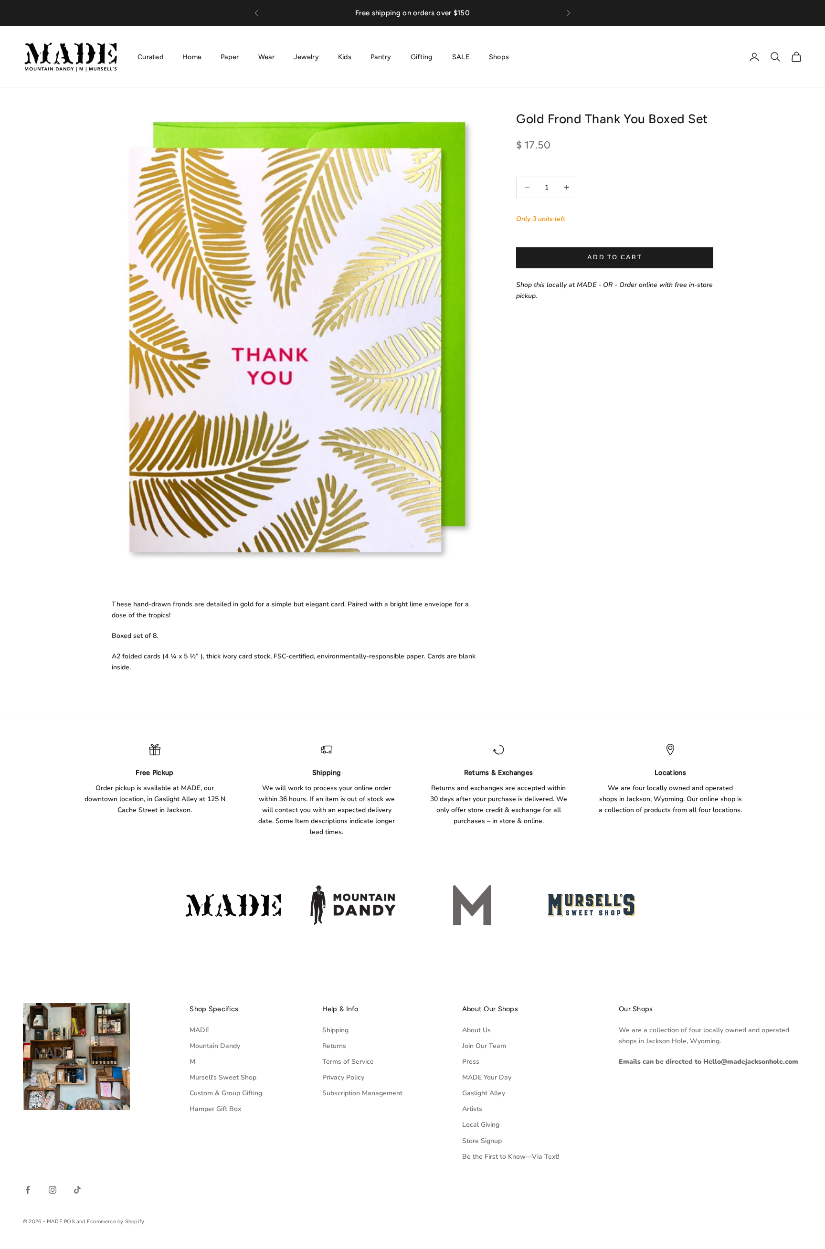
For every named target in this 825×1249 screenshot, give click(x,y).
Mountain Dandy (215, 1045)
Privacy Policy (343, 1077)
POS (69, 1221)
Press (470, 1061)
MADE (199, 1030)
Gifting (422, 56)
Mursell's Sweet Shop (223, 1077)
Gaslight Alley (483, 1093)
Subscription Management (362, 1093)
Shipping (335, 1030)
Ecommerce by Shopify (115, 1221)
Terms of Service (348, 1061)
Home (191, 56)
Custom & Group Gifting (226, 1093)
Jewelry (306, 56)
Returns (334, 1045)
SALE (461, 56)
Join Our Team (484, 1045)
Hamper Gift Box (215, 1108)
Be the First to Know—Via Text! (510, 1156)
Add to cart (614, 257)
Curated (150, 56)
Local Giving (480, 1124)
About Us (476, 1030)
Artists (472, 1108)
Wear (266, 56)
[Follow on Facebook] (27, 1190)
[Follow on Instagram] (52, 1190)
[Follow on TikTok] (77, 1190)
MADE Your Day (486, 1077)
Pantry (380, 56)
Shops (499, 56)
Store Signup (482, 1140)
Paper (230, 56)
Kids (344, 56)
